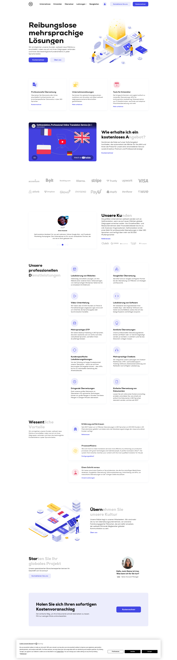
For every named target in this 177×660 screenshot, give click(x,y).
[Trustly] (112, 181)
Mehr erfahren (77, 104)
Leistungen (80, 4)
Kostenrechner (140, 4)
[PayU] (96, 192)
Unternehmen (45, 4)
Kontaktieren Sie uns (120, 4)
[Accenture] (34, 181)
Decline (132, 651)
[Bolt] (49, 181)
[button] (57, 245)
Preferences (115, 651)
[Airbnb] (34, 192)
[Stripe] (96, 181)
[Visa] (143, 181)
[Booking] (65, 181)
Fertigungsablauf (88, 456)
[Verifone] (127, 192)
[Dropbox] (49, 192)
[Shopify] (112, 192)
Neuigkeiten (94, 4)
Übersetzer (69, 4)
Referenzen (106, 239)
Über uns (57, 60)
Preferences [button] (23, 653)
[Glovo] (65, 192)
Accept (150, 651)
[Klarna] (80, 181)
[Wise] (143, 192)
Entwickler (57, 4)
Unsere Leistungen (88, 478)
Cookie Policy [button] (60, 651)
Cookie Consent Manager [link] (26, 643)
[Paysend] (80, 192)
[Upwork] (127, 181)
